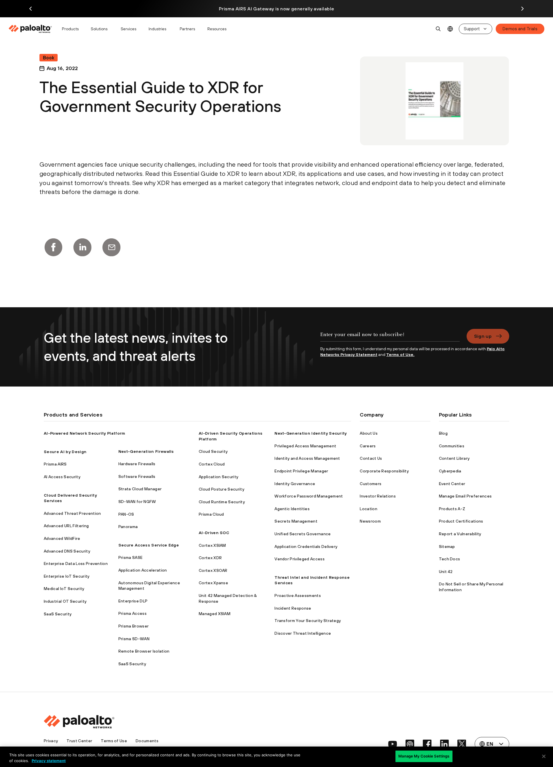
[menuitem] (33, 28)
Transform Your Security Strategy (307, 620)
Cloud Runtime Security (222, 502)
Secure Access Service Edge (148, 545)
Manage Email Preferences (465, 496)
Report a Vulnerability (460, 534)
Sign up (483, 336)
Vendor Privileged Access (299, 559)
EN (450, 29)
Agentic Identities (292, 508)
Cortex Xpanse (213, 583)
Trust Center (79, 740)
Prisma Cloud (211, 514)
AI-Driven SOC (214, 532)
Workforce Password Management (308, 496)
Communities (452, 446)
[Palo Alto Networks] (31, 29)
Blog (443, 433)
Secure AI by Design (65, 451)
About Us (369, 433)
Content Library (454, 458)
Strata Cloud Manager (140, 489)
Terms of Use (114, 740)
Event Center (452, 483)
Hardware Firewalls (137, 463)
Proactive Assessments (297, 595)
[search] (438, 29)
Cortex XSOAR (213, 570)
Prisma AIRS (55, 464)
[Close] (543, 756)
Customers (370, 483)
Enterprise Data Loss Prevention (76, 563)
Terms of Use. (400, 354)
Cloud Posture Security (221, 489)
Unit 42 (446, 571)
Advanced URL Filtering (66, 525)
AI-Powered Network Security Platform (84, 433)
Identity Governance (294, 483)
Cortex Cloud (212, 464)
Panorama (128, 526)
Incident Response (292, 608)
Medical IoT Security (64, 588)
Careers (368, 446)
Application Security (218, 476)
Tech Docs (449, 559)
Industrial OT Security (65, 601)
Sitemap (447, 546)
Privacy (51, 740)
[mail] (111, 247)
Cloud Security (213, 451)
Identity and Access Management (307, 458)
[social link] (392, 744)
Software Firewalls (137, 476)
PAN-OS (126, 514)
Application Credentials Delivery (305, 546)
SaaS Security (57, 614)
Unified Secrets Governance (302, 534)
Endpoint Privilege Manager (301, 471)
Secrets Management (295, 521)
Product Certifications (461, 521)
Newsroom (370, 521)
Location (368, 508)
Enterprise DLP (132, 601)
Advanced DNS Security (67, 551)
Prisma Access (132, 613)
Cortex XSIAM (212, 545)
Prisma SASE (130, 557)
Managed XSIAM (214, 613)
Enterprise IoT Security (66, 576)
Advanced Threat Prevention (72, 513)
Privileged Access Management (305, 446)
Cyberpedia (450, 471)
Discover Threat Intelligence (302, 633)
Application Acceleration (142, 570)
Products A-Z (452, 508)
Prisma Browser (133, 626)
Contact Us (371, 458)
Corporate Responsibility (384, 471)
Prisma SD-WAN (133, 638)
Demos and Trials (520, 28)
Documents (147, 740)
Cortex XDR (210, 557)
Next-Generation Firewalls (146, 451)
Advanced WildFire (62, 538)
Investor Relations (378, 496)
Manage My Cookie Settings (423, 756)
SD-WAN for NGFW (137, 501)
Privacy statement (49, 760)
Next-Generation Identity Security (310, 433)
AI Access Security (62, 476)
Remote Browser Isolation (144, 651)
